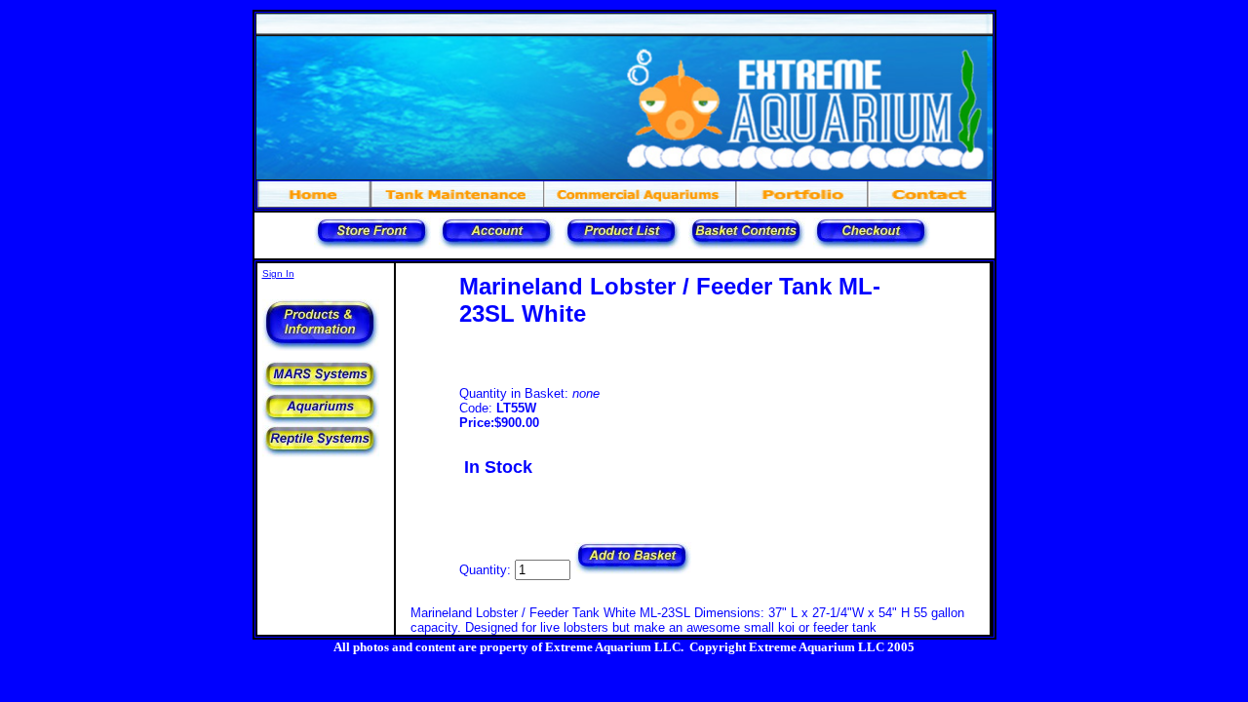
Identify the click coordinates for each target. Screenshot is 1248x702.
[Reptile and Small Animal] (320, 453)
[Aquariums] (320, 421)
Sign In (278, 273)
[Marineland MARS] (320, 389)
